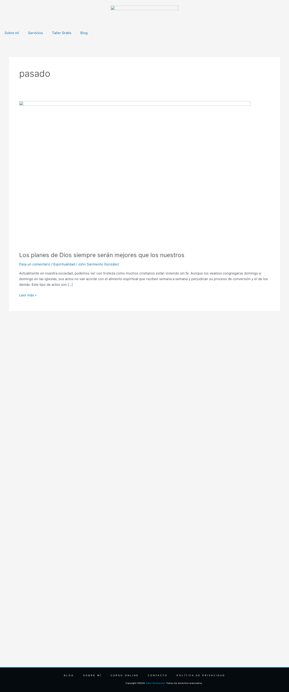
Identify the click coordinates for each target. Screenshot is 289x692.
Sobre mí (12, 33)
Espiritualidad (64, 264)
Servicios (35, 33)
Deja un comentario (34, 264)
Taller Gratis (61, 33)
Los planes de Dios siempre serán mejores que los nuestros (101, 254)
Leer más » (28, 295)
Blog (84, 33)
